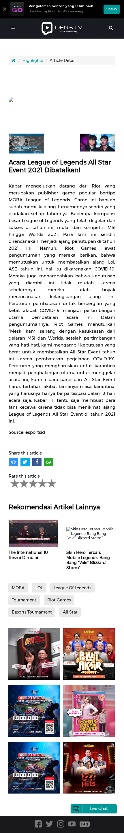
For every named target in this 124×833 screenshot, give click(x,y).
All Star (70, 612)
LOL (39, 587)
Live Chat (99, 808)
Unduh (111, 9)
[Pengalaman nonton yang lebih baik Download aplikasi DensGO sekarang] (55, 15)
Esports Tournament (32, 612)
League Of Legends (72, 587)
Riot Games (59, 600)
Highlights (32, 60)
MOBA (18, 587)
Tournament (24, 600)
